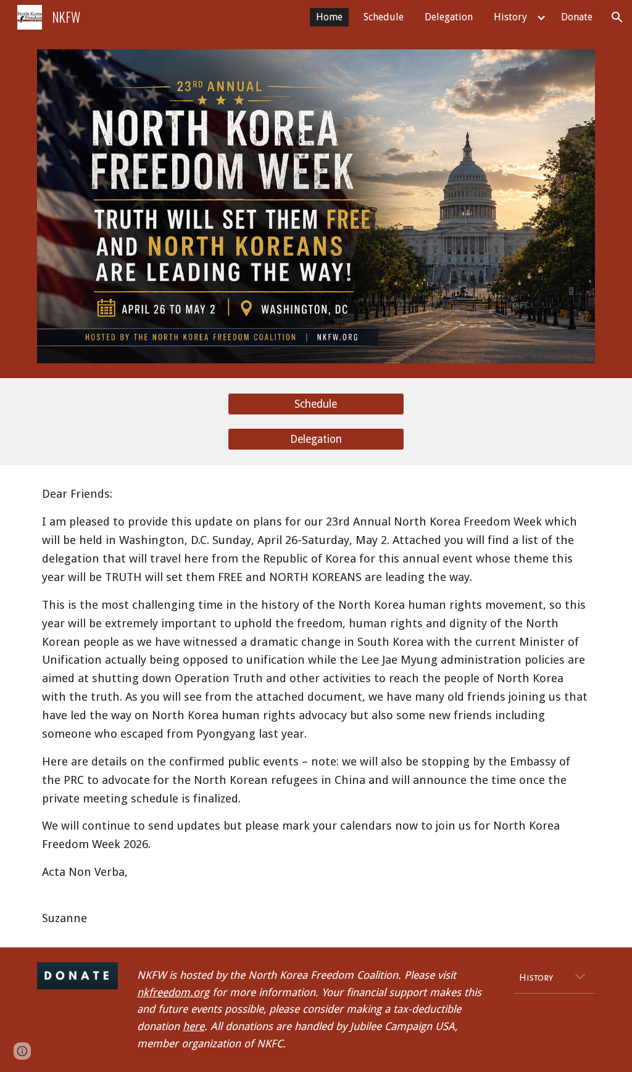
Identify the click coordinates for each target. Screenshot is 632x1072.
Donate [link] (576, 17)
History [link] (510, 17)
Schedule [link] (384, 17)
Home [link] (329, 17)
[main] (316, 706)
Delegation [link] (449, 17)
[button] (617, 17)
